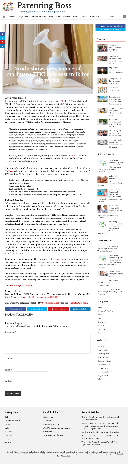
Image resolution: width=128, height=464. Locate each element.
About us (47, 421)
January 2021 (103, 357)
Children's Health (15, 98)
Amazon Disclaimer (51, 424)
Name (8, 359)
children (59, 259)
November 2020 (104, 365)
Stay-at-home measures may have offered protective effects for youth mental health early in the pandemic (100, 426)
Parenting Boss (44, 5)
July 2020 (102, 379)
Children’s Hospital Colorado (18, 285)
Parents (12, 17)
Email (8, 370)
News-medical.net (50, 303)
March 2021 (103, 350)
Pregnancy (23, 17)
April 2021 (102, 347)
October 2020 (103, 368)
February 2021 (104, 354)
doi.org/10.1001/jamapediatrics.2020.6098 (40, 297)
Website (8, 381)
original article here (77, 303)
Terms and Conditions (53, 435)
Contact (93, 17)
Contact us (48, 417)
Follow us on (111, 26)
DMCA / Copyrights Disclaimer (56, 428)
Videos (84, 17)
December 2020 (104, 361)
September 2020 (105, 372)
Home (75, 17)
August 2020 (103, 376)
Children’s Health (38, 17)
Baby (51, 17)
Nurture (66, 17)
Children (65, 101)
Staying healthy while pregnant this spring (100, 432)
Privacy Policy (49, 432)
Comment (10, 332)
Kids (58, 17)
